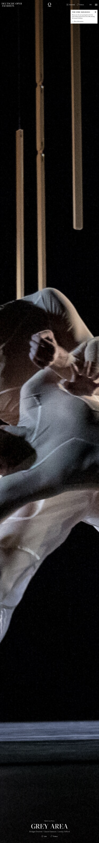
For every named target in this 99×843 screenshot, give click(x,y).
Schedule (72, 5)
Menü (96, 5)
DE (90, 5)
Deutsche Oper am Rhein (12, 5)
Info (45, 836)
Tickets (81, 5)
